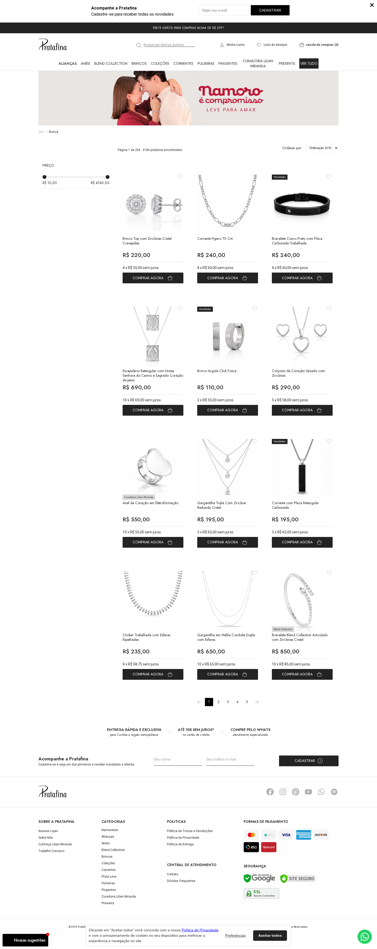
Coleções (160, 63)
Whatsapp (321, 792)
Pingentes (228, 63)
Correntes (183, 63)
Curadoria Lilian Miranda (258, 63)
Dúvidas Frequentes (181, 881)
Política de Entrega (180, 844)
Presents (287, 63)
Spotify (334, 792)
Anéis (85, 63)
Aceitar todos (270, 935)
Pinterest (295, 792)
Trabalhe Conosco (51, 851)
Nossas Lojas (48, 831)
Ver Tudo (309, 63)
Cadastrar (305, 760)
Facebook (270, 792)
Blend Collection (110, 63)
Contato (172, 874)
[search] (139, 45)
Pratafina (52, 44)
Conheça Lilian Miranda (55, 844)
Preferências (235, 935)
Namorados (110, 830)
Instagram (283, 792)
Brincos (139, 63)
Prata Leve (109, 876)
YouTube (308, 792)
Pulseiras (205, 63)
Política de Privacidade (183, 837)
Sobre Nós (45, 837)
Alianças (68, 63)
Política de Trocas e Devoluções (190, 831)
